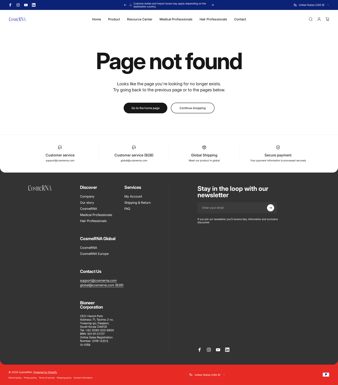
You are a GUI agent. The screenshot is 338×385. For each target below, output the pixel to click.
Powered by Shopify (45, 371)
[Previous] (125, 5)
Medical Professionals (96, 215)
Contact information (83, 377)
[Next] (212, 5)
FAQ (127, 208)
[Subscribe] (270, 207)
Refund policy (15, 377)
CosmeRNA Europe (94, 254)
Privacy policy (30, 377)
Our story (87, 202)
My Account (133, 196)
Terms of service (47, 377)
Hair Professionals (93, 221)
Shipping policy (64, 377)
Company (87, 196)
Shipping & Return (137, 202)
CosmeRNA (88, 208)
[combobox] (311, 5)
